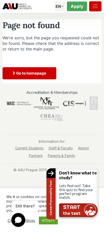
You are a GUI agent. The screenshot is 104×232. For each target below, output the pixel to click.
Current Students (29, 148)
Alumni (83, 148)
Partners (36, 155)
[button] (58, 6)
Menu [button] (95, 6)
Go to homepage (30, 73)
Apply (77, 6)
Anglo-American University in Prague (17, 6)
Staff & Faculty (60, 148)
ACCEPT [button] (48, 220)
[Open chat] (18, 220)
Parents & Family (61, 155)
